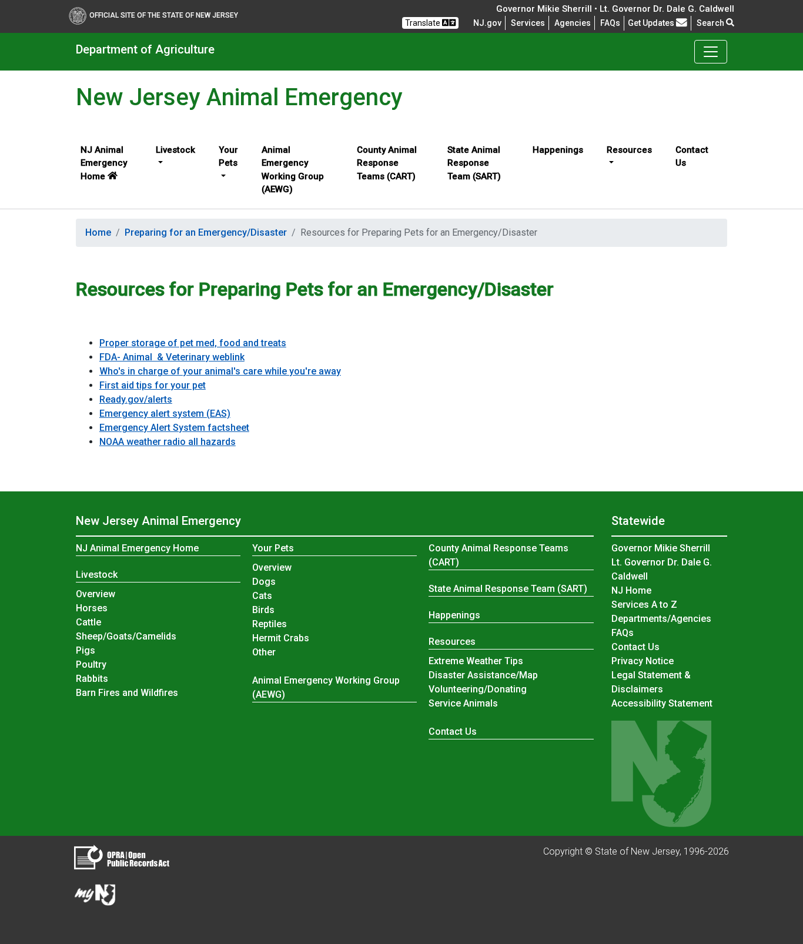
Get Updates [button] (652, 23)
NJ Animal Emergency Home (104, 163)
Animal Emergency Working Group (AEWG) (293, 170)
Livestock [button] (175, 150)
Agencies (572, 23)
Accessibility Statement (661, 703)
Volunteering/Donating (478, 689)
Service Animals (463, 703)
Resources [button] (629, 150)
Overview (96, 594)
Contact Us (691, 157)
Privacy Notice (642, 661)
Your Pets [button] (228, 157)
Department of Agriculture (145, 49)
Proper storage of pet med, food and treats (192, 343)
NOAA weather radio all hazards (167, 441)
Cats (262, 595)
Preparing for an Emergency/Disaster (206, 232)
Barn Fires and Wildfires (127, 692)
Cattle (88, 622)
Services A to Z (644, 604)
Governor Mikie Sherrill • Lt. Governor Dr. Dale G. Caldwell (615, 9)
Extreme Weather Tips (476, 661)
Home (98, 232)
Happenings (558, 150)
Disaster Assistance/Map (483, 675)
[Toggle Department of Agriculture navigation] (710, 51)
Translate (423, 23)
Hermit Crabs (280, 638)
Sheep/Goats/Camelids (126, 636)
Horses (92, 608)
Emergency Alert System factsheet (174, 427)
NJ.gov (487, 23)
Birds (263, 609)
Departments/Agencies (661, 618)
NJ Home (631, 590)
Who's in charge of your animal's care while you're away (220, 371)
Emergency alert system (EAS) (164, 413)
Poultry (91, 664)
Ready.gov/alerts (135, 399)
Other (264, 652)
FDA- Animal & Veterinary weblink (172, 357)
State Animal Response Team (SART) (474, 163)
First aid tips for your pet (152, 385)
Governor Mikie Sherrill (660, 548)
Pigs (85, 650)
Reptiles (269, 624)
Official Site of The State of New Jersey (163, 15)
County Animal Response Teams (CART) (387, 163)
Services (528, 23)
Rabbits (92, 678)
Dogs (264, 581)
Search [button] (711, 23)
